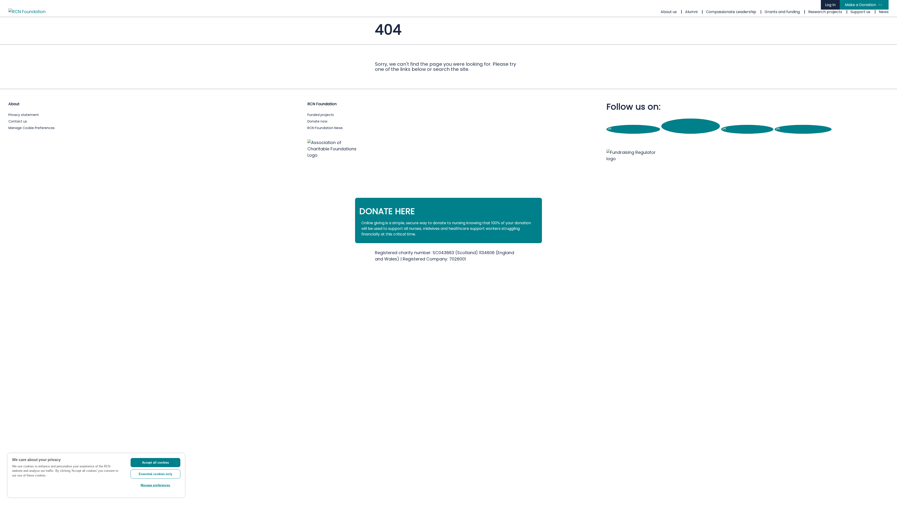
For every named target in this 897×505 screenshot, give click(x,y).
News (884, 11)
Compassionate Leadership (731, 11)
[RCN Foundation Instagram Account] (691, 129)
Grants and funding (782, 11)
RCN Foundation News (325, 128)
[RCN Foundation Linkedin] (803, 129)
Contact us (17, 121)
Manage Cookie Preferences (31, 128)
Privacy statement (23, 114)
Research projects (825, 11)
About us (669, 11)
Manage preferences (155, 485)
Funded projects (320, 114)
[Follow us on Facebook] (633, 129)
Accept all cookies (155, 462)
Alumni (691, 11)
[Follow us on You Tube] (748, 129)
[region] (96, 475)
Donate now (317, 121)
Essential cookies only (155, 474)
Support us (860, 11)
